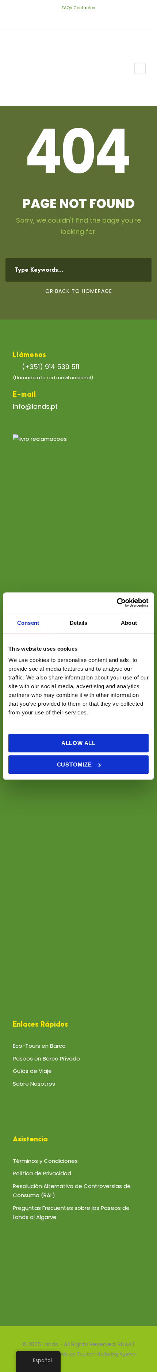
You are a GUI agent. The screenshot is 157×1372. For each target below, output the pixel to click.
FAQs (67, 8)
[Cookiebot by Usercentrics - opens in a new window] (117, 602)
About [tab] (129, 623)
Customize (74, 764)
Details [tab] (79, 623)
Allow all (78, 743)
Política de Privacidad (42, 1173)
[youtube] (84, 19)
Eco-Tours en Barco (39, 1046)
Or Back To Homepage (78, 291)
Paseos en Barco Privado (46, 1058)
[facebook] (62, 19)
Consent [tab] (28, 623)
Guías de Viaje (32, 1071)
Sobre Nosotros (34, 1083)
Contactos (84, 8)
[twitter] (73, 19)
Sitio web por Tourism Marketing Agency (92, 1354)
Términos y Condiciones (45, 1161)
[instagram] (95, 19)
